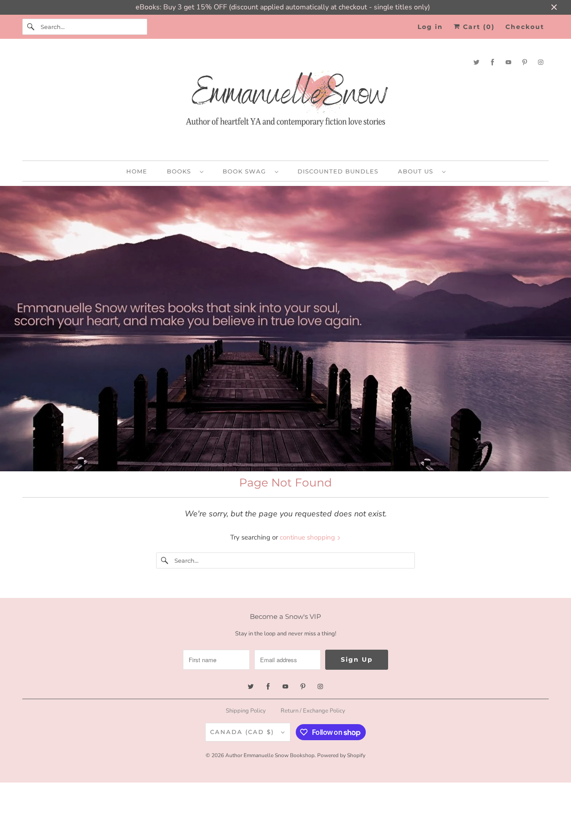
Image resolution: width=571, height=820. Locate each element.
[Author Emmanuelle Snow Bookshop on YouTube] (508, 62)
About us (418, 171)
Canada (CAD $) (243, 731)
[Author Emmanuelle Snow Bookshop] (285, 102)
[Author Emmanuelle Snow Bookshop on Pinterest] (524, 62)
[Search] (31, 27)
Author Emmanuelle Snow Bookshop (269, 755)
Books (181, 171)
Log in (430, 27)
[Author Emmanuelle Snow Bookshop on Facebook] (492, 62)
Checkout (524, 27)
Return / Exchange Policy (313, 711)
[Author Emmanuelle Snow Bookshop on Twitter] (476, 62)
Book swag (246, 171)
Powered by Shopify (341, 755)
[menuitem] (185, 171)
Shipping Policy (246, 711)
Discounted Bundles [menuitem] (338, 171)
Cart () (477, 27)
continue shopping (308, 537)
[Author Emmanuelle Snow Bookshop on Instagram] (540, 62)
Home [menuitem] (136, 171)
